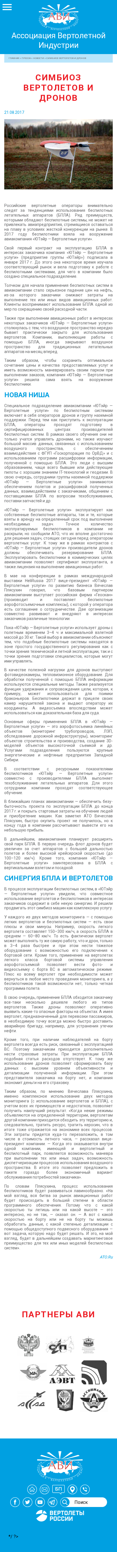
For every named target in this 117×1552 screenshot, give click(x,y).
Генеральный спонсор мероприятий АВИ (59, 1528)
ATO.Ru (106, 1257)
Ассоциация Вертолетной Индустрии (58, 40)
